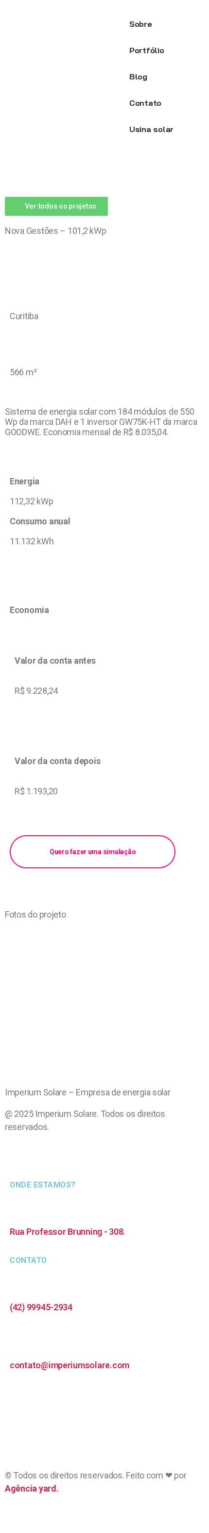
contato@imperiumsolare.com (69, 1365)
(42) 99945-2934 (41, 1307)
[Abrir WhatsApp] (184, 1508)
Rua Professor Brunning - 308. (67, 1231)
